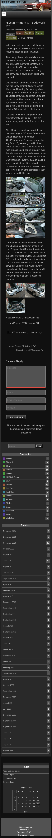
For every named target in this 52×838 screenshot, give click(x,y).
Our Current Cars (9, 778)
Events (9, 473)
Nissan (9, 484)
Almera (9, 458)
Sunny (8, 507)
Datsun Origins (9, 775)
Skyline (9, 503)
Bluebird (9, 462)
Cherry (8, 466)
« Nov (25, 812)
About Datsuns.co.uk (11, 771)
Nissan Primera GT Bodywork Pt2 (22, 318)
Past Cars (10, 492)
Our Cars (9, 488)
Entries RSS (24, 830)
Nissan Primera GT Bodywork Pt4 (22, 323)
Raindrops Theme (26, 835)
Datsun (9, 470)
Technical (10, 510)
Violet (8, 514)
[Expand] (3, 14)
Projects (9, 499)
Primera (9, 496)
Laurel (8, 481)
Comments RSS (24, 832)
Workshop (10, 518)
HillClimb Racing (12, 477)
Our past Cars (8, 782)
